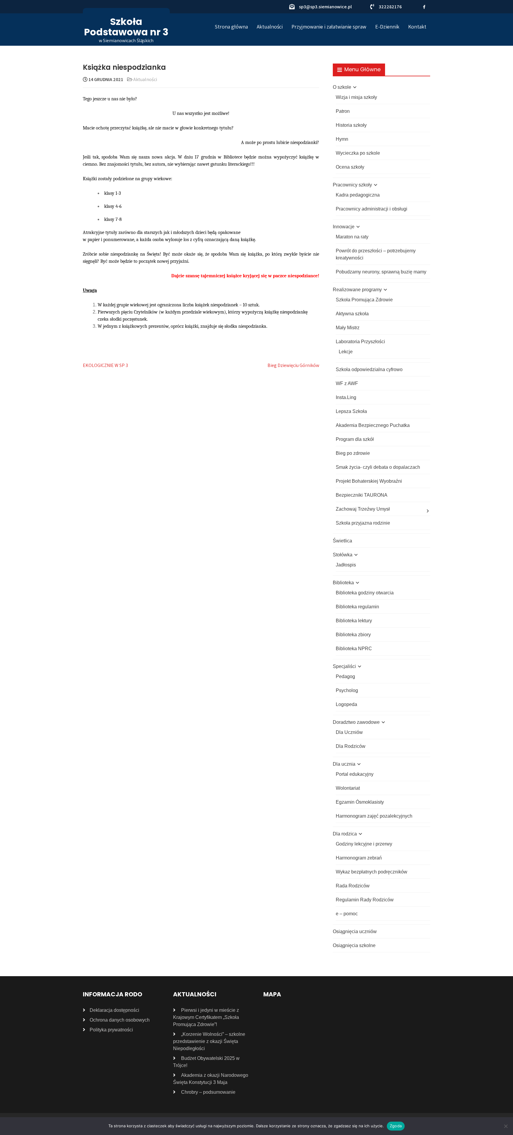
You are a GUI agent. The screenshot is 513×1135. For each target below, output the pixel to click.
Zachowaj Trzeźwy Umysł (363, 509)
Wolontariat (348, 788)
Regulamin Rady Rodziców (365, 899)
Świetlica (342, 540)
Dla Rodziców (350, 746)
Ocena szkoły (350, 167)
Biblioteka (343, 582)
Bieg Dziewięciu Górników (293, 365)
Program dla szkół (355, 439)
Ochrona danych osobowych (120, 1019)
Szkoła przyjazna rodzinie (363, 522)
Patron (343, 111)
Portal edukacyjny (354, 774)
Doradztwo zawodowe (356, 722)
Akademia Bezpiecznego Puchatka (373, 425)
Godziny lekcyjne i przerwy (364, 843)
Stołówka (342, 554)
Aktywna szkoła (352, 313)
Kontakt (417, 26)
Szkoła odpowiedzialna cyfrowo (369, 369)
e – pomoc (347, 913)
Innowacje (343, 226)
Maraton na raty (352, 236)
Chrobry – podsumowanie (208, 1092)
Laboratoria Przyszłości (360, 341)
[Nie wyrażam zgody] (506, 1126)
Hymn (342, 139)
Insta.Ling (346, 397)
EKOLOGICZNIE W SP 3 (105, 365)
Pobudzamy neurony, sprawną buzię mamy (381, 271)
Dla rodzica (345, 833)
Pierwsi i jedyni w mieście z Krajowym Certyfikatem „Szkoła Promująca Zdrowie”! (206, 1017)
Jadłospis (346, 564)
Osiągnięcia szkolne (354, 945)
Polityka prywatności (111, 1029)
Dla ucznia (344, 764)
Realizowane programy (357, 289)
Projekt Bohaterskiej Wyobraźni (369, 481)
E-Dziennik (387, 26)
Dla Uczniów (349, 732)
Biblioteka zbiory (353, 634)
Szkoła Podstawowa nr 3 (126, 27)
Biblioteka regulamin (357, 606)
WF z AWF (347, 383)
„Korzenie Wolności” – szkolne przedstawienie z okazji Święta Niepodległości (209, 1041)
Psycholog (347, 690)
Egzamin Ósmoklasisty (360, 802)
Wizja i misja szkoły (356, 97)
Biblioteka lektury (354, 620)
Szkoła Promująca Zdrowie (364, 299)
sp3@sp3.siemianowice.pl (325, 7)
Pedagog (345, 676)
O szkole (342, 87)
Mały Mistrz (348, 327)
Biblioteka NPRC (354, 648)
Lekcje (346, 351)
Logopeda (346, 704)
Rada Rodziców (353, 885)
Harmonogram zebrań (359, 857)
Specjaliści (344, 666)
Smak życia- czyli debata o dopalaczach (378, 467)
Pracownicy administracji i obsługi (371, 208)
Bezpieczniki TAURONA (361, 495)
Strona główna (231, 26)
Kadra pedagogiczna (358, 194)
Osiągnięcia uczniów (355, 931)
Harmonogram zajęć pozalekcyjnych (374, 816)
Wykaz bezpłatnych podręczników (371, 871)
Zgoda (396, 1125)
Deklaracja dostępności (114, 1010)
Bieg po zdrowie (353, 453)
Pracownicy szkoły (352, 184)
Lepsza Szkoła (351, 411)
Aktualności (270, 26)
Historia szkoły (351, 125)
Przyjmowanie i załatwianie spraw (329, 26)
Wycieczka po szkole (358, 153)
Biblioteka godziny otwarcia (365, 592)
